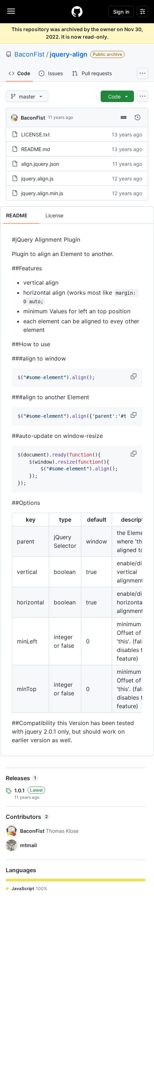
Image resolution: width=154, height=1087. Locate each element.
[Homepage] (77, 11)
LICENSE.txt (35, 134)
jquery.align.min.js (42, 193)
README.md (35, 149)
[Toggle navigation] (11, 11)
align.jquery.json (40, 164)
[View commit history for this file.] (137, 117)
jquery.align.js (37, 178)
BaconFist (29, 54)
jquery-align (68, 54)
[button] (134, 376)
